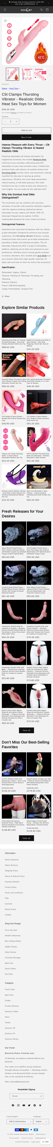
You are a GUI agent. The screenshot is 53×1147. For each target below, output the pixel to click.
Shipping (13, 113)
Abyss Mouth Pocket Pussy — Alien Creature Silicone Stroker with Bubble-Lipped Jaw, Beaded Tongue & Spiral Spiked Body (14, 551)
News (7, 1017)
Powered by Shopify (27, 1134)
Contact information (22, 1142)
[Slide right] (50, 74)
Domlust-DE (10, 1028)
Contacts (8, 904)
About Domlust (11, 865)
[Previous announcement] (4, 3)
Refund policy (40, 1134)
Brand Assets (10, 909)
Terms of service (27, 1138)
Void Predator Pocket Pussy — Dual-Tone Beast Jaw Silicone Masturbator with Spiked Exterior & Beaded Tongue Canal (39, 551)
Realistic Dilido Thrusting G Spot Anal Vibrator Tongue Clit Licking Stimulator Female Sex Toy (14, 381)
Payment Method (12, 882)
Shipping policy (40, 1138)
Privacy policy (14, 1138)
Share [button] (7, 296)
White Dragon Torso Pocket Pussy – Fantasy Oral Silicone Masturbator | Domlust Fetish (38, 823)
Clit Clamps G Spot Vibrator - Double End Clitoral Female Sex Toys (14, 418)
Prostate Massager (13, 957)
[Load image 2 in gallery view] (26, 74)
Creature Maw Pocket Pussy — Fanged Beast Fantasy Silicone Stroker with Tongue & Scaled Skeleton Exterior (13, 590)
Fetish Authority (12, 860)
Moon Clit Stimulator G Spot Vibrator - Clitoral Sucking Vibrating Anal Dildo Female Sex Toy (39, 494)
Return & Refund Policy (15, 876)
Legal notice (35, 1142)
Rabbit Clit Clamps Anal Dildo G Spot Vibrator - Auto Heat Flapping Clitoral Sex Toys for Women (38, 343)
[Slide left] (2, 74)
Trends (8, 1022)
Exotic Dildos (10, 968)
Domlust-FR (10, 1033)
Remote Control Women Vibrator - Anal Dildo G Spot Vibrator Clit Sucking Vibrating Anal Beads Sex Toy (14, 494)
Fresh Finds (10, 989)
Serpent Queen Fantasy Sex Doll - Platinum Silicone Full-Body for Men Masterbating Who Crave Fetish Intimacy (39, 781)
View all (26, 730)
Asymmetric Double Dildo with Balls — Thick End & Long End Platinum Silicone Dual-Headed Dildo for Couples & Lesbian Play (13, 671)
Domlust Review (12, 1039)
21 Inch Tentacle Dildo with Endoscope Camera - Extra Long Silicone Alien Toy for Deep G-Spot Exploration (14, 781)
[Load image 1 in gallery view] (12, 74)
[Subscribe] (40, 1096)
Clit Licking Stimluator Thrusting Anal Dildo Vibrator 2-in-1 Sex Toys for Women (38, 381)
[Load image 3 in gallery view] (40, 74)
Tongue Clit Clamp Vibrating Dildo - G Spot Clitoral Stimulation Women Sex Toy (12, 455)
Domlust (16, 1134)
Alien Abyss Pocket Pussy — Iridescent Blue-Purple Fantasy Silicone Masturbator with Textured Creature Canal (38, 590)
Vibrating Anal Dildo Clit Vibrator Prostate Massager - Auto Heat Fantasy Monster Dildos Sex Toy (14, 342)
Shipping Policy (11, 871)
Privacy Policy (10, 887)
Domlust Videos (11, 1011)
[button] (5, 9)
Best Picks (9, 995)
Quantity (5, 117)
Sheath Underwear (13, 935)
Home (4, 88)
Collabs (8, 915)
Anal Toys (13, 88)
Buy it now (26, 137)
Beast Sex (9, 963)
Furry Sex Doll (11, 930)
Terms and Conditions (14, 893)
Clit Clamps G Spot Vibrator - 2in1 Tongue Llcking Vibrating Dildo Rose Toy (38, 418)
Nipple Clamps (11, 947)
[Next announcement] (48, 3)
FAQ (7, 898)
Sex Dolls (9, 974)
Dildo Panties (10, 952)
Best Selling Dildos (13, 941)
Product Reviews (12, 1006)
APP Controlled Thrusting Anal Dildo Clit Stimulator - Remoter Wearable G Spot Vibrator (38, 455)
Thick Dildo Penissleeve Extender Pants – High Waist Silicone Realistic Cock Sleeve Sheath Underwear (13, 824)
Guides (8, 1000)
